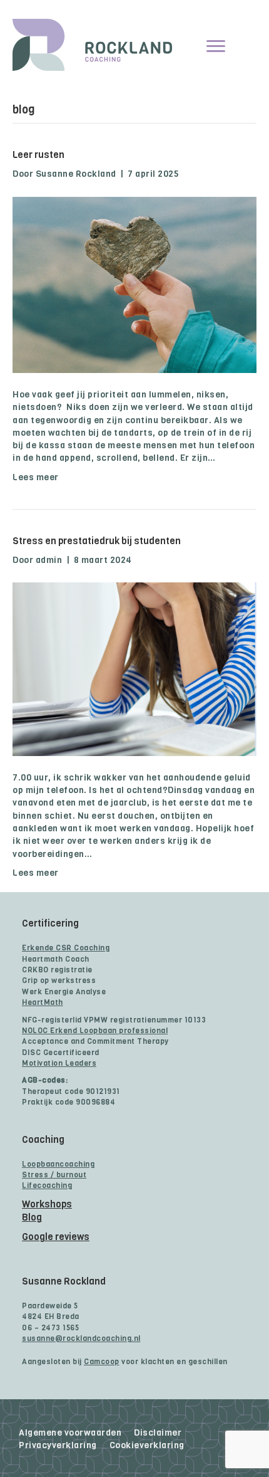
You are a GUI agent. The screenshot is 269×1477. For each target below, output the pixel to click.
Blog (32, 1217)
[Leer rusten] (134, 284)
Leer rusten (38, 155)
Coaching (43, 1139)
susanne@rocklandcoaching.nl (81, 1338)
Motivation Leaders (59, 1063)
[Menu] (215, 46)
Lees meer (36, 477)
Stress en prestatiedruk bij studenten (97, 541)
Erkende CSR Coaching (65, 948)
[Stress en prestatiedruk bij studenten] (134, 669)
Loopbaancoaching (58, 1164)
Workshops (47, 1204)
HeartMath (42, 1002)
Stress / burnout (54, 1175)
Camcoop (101, 1362)
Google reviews (55, 1237)
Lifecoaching (47, 1185)
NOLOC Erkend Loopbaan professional (95, 1031)
